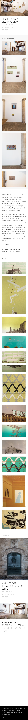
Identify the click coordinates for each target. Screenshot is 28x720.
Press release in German (11, 252)
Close (3, 717)
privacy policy (5, 714)
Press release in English (11, 249)
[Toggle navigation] (26, 3)
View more (5, 244)
